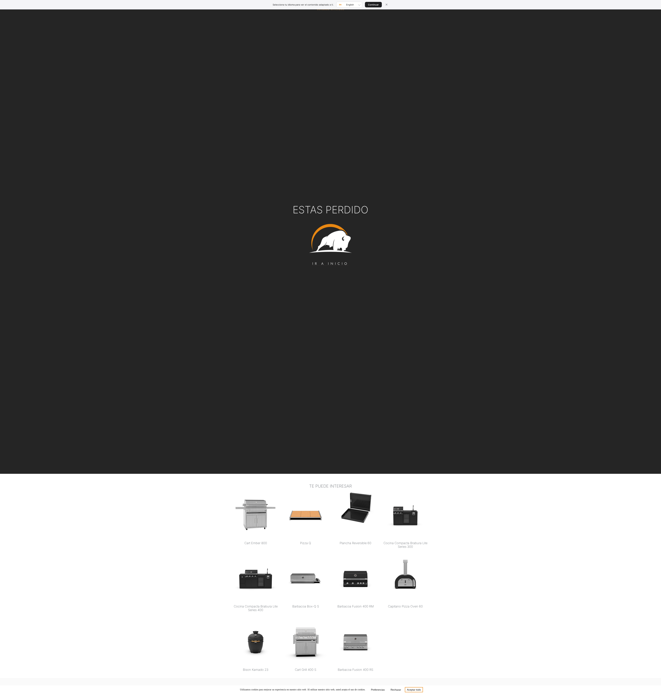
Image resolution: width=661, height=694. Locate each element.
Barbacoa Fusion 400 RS (355, 669)
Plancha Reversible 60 (355, 543)
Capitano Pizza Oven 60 (405, 606)
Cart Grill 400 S (305, 669)
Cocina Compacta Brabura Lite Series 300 (405, 544)
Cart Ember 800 (255, 543)
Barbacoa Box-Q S (305, 606)
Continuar (373, 4)
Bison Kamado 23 (255, 669)
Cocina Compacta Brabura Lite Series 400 (256, 608)
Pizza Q (305, 543)
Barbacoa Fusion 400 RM (355, 606)
